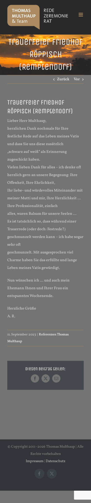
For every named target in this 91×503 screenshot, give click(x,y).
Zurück (63, 79)
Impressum (34, 461)
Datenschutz (56, 461)
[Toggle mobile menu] (81, 14)
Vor (77, 79)
